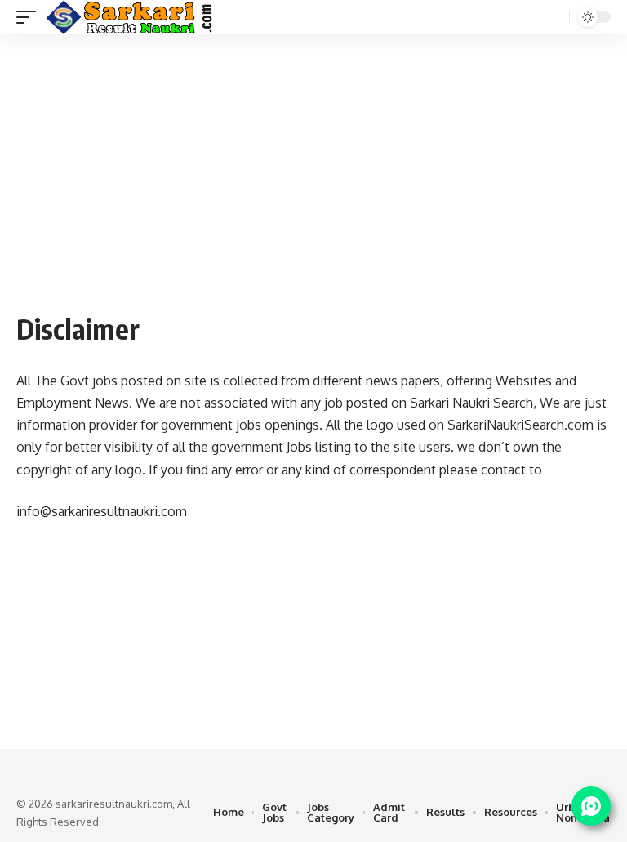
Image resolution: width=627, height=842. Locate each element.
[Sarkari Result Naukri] (130, 17)
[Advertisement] (313, 181)
